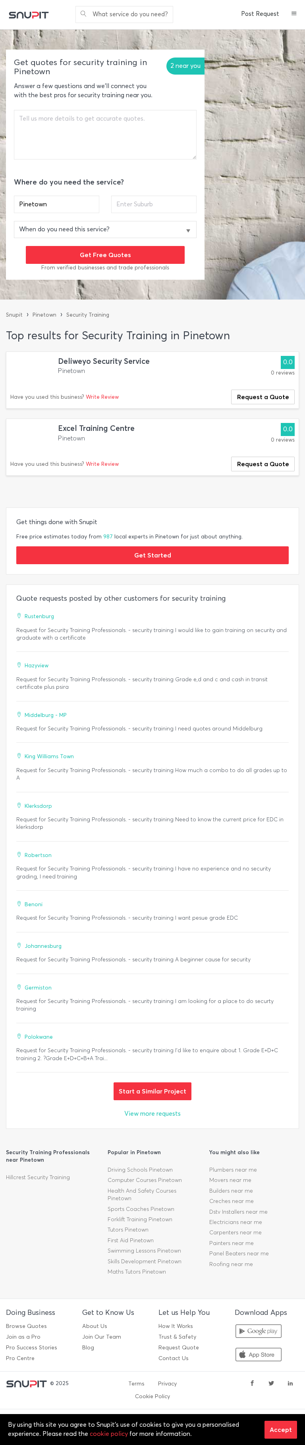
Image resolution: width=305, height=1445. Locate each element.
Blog (88, 1347)
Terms (136, 1383)
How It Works (175, 1326)
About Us (94, 1326)
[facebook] (252, 1384)
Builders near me (231, 1191)
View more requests (152, 1113)
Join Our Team (101, 1337)
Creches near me (231, 1201)
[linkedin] (290, 1384)
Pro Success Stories (31, 1347)
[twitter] (271, 1384)
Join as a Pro (23, 1337)
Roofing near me (231, 1264)
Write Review (102, 397)
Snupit (14, 314)
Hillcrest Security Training (38, 1177)
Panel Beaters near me (239, 1253)
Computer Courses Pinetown (145, 1180)
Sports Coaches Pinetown (141, 1209)
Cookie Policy (152, 1396)
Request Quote (178, 1347)
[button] (294, 14)
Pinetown (44, 314)
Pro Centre (20, 1358)
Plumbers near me (233, 1169)
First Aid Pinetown (131, 1240)
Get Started (152, 555)
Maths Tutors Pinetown (137, 1271)
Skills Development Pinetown (144, 1261)
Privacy (167, 1383)
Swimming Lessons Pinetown (144, 1250)
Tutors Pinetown (128, 1229)
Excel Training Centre (96, 428)
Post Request (260, 13)
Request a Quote (263, 397)
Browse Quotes (26, 1326)
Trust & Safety (177, 1337)
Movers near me (230, 1180)
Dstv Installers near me (238, 1212)
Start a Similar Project (152, 1091)
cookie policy (109, 1433)
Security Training (87, 314)
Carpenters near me (235, 1232)
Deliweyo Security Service (104, 361)
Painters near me (231, 1243)
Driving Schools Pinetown (140, 1169)
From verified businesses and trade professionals (105, 267)
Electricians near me (235, 1222)
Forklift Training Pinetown (140, 1219)
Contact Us (173, 1358)
